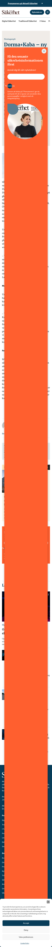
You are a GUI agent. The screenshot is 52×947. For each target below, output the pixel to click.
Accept (26, 923)
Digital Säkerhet (9, 21)
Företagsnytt (10, 39)
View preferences (26, 937)
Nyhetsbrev (37, 12)
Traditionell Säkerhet (28, 21)
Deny (26, 930)
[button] (48, 902)
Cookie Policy (24, 943)
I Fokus (43, 21)
